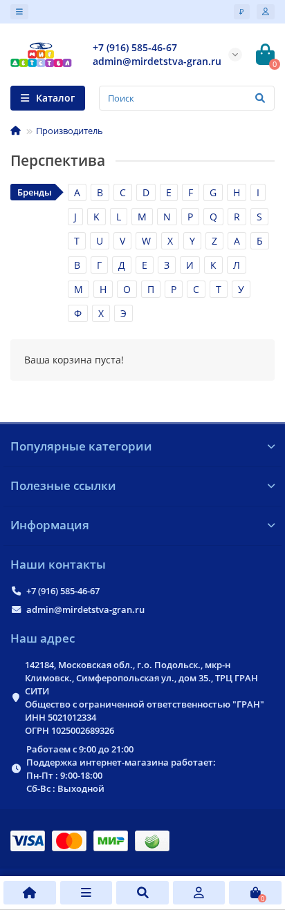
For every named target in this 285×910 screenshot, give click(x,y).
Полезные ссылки (63, 485)
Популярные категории (81, 446)
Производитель (69, 130)
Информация (49, 525)
